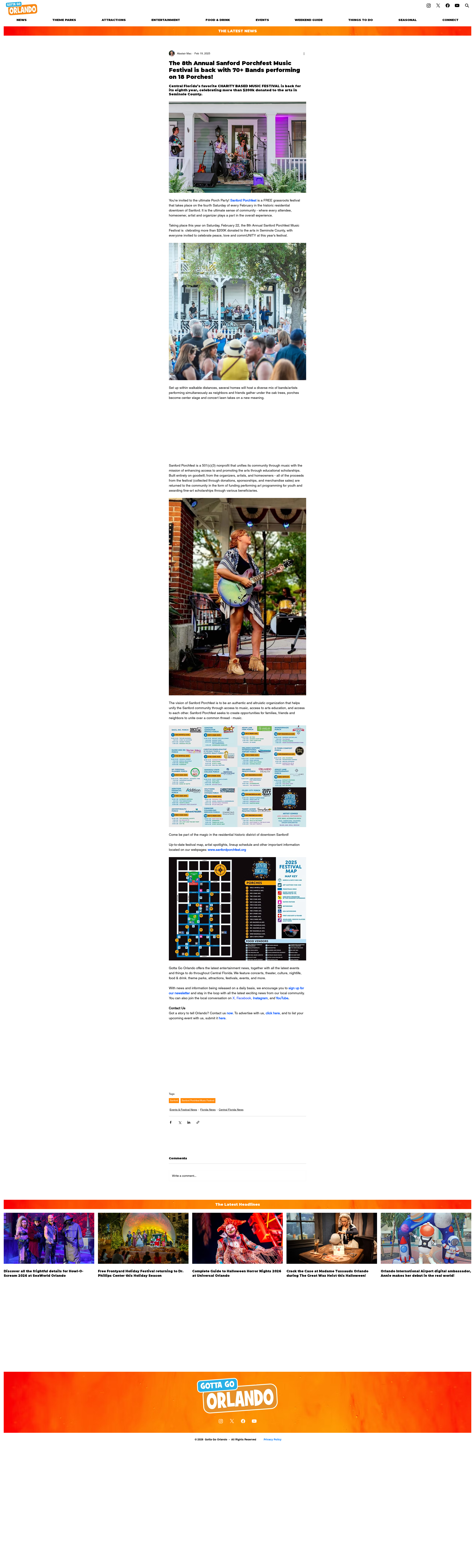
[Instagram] (428, 5)
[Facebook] (447, 5)
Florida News (208, 1109)
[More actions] (304, 53)
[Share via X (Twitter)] (179, 1122)
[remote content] (237, 431)
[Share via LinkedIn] (189, 1122)
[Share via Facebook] (170, 1122)
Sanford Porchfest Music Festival (198, 1100)
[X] (438, 5)
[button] (64, 20)
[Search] (467, 5)
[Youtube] (457, 5)
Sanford (174, 1100)
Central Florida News (231, 1109)
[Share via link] (198, 1122)
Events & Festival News (183, 1109)
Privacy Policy (272, 1439)
